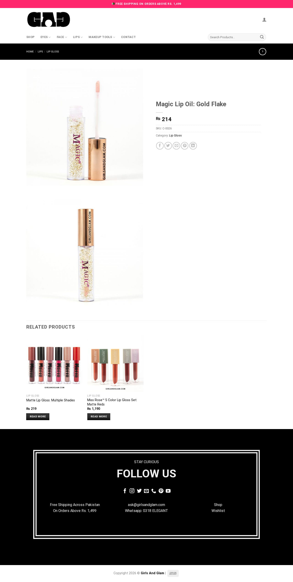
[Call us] (153, 491)
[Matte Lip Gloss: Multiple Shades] (54, 363)
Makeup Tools (100, 37)
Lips (76, 37)
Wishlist (218, 511)
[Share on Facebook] (160, 146)
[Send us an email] (146, 491)
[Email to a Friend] (176, 146)
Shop (30, 37)
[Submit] (262, 37)
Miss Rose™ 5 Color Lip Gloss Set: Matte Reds (112, 402)
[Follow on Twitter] (139, 491)
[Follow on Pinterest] (161, 491)
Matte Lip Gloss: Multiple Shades (50, 400)
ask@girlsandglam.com (146, 505)
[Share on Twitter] (168, 146)
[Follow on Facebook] (124, 491)
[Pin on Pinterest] (184, 146)
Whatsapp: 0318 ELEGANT (146, 511)
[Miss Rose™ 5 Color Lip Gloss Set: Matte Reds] (115, 363)
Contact (128, 37)
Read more (38, 416)
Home (30, 51)
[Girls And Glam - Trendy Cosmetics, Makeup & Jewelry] (49, 19)
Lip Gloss (53, 51)
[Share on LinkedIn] (193, 146)
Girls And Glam (152, 573)
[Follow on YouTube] (168, 491)
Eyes (44, 37)
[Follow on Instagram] (132, 491)
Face (60, 37)
